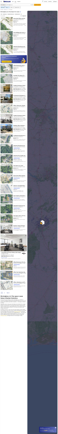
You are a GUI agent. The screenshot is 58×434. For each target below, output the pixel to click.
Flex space (5, 9)
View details (14, 23)
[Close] (55, 427)
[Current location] (1, 14)
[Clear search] (31, 5)
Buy (13, 1)
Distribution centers (4, 315)
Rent (15, 1)
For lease (2, 9)
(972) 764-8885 (4, 257)
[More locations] (21, 14)
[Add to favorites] (11, 18)
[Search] (32, 5)
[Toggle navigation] (1, 1)
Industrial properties (17, 311)
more (25, 25)
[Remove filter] (9, 7)
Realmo (7, 2)
